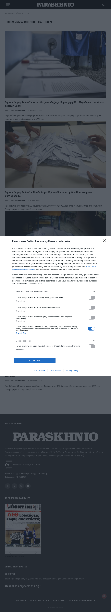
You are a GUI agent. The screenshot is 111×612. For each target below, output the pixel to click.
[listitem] (55, 291)
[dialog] (55, 306)
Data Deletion (39, 370)
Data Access (55, 370)
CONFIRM (34, 360)
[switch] (91, 298)
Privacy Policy (72, 370)
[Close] (105, 241)
